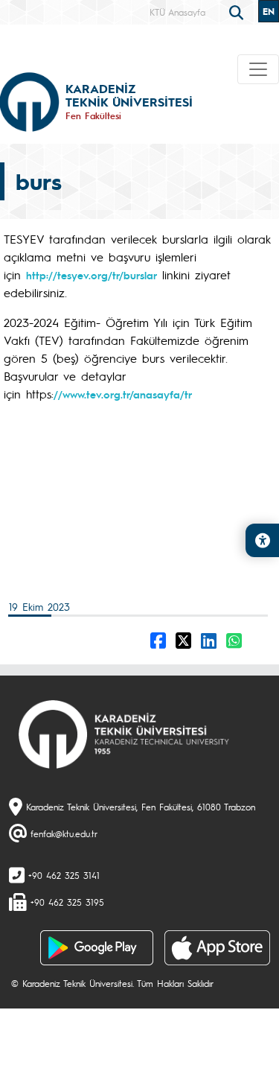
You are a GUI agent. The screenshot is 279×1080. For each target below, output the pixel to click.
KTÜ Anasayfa (177, 12)
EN (269, 11)
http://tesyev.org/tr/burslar (91, 275)
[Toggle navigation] (258, 69)
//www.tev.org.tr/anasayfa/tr (123, 394)
